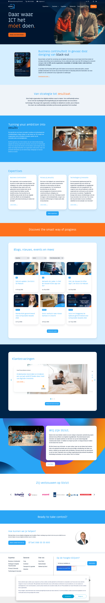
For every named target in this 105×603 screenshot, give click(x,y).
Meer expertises (52, 213)
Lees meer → (14, 204)
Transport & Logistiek (29, 566)
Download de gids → (44, 76)
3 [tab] (54, 398)
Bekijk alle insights (52, 331)
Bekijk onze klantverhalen (17, 34)
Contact (94, 6)
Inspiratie (63, 6)
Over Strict (80, 6)
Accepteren (68, 596)
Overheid (25, 564)
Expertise (11, 558)
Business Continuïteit (14, 561)
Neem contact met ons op (17, 542)
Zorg (24, 561)
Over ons (41, 558)
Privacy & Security (13, 568)
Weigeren (80, 596)
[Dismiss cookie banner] (86, 579)
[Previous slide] (11, 495)
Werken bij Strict (42, 566)
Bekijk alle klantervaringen (52, 403)
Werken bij (72, 6)
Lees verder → (21, 381)
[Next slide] (94, 495)
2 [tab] (52, 398)
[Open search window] (88, 6)
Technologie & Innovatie (14, 571)
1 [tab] (50, 398)
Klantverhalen (42, 564)
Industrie (25, 569)
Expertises (45, 6)
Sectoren (54, 6)
